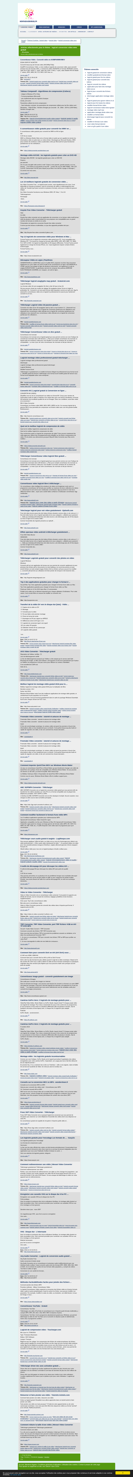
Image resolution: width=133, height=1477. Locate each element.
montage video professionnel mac (42, 386)
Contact (91, 31)
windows (61, 27)
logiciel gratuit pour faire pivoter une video (41, 1417)
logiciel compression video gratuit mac (64, 448)
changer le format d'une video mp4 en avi (40, 475)
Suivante (40, 1457)
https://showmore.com (31, 834)
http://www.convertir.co (31, 1325)
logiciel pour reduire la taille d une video (42, 1446)
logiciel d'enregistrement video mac (54, 862)
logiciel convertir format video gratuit (37, 83)
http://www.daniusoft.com (32, 948)
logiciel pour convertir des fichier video (46, 1450)
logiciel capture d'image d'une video (44, 506)
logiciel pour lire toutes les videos (98, 103)
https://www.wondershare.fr (32, 1102)
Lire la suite (24, 75)
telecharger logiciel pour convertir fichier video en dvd (46, 676)
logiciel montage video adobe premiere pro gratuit (39, 120)
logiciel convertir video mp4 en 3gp (40, 807)
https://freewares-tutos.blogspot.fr (34, 206)
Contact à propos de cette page (89, 1464)
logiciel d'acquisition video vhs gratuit (38, 1225)
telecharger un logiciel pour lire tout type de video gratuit (47, 1387)
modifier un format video (95, 115)
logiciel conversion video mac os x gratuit (64, 120)
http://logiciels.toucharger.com (33, 1355)
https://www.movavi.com (31, 1184)
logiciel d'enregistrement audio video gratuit (45, 118)
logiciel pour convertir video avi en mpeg (45, 918)
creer (79, 27)
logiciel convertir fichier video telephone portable (33, 1360)
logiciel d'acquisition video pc (67, 1227)
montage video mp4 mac (95, 110)
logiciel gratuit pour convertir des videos (98, 81)
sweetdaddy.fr (28, 736)
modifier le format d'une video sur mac (32, 477)
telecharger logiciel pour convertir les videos (100, 118)
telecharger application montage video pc (100, 97)
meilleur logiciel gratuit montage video (49, 710)
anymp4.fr (27, 79)
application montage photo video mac (100, 112)
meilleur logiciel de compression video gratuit (32, 450)
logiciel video (27, 27)
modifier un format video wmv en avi (65, 386)
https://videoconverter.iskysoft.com (34, 446)
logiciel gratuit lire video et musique (57, 1391)
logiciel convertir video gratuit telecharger (62, 1132)
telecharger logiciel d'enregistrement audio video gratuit (47, 858)
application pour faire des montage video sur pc (99, 88)
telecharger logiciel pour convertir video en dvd (53, 680)
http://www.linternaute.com (32, 1223)
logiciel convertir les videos (96, 84)
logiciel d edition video (38, 1076)
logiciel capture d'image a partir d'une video (43, 1227)
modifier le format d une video (97, 122)
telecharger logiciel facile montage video (48, 504)
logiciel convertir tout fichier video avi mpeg (43, 916)
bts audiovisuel (97, 27)
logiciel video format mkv (33, 1106)
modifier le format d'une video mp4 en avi (42, 324)
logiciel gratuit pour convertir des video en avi (34, 422)
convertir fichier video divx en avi (60, 384)
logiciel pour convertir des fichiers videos (98, 93)
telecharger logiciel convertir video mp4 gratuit (34, 85)
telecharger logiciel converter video (31, 1133)
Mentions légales (31, 1464)
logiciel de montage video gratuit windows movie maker (47, 1048)
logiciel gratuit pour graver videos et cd (100, 101)
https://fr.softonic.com (30, 1020)
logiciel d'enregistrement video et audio (61, 860)
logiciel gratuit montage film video (35, 645)
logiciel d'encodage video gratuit (28, 1078)
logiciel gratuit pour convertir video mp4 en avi (44, 81)
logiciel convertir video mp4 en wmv (61, 83)
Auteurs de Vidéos (50, 31)
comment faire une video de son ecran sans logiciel (45, 1418)
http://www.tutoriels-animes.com (34, 1414)
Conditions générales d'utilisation (49, 1464)
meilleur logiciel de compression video (56, 450)
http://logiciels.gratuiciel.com (32, 300)
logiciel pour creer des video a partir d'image (47, 503)
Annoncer (82, 31)
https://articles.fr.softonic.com (33, 1046)
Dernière (47, 1457)
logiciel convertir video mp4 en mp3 (54, 326)
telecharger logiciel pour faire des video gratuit (51, 1420)
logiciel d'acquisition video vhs (56, 1225)
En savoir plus (16, 1475)
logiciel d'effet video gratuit (30, 122)
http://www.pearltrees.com (32, 277)
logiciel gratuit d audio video (31, 862)
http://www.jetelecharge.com (33, 674)
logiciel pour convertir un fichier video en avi (44, 420)
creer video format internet (96, 124)
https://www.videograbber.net (33, 1301)
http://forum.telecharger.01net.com (34, 641)
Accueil (23, 31)
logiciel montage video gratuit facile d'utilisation (44, 708)
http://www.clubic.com (30, 1073)
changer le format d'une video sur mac (66, 353)
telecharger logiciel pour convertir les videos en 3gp (39, 810)
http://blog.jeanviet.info (31, 177)
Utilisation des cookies (70, 1464)
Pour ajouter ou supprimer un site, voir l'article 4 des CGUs (39, 1466)
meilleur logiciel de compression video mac (41, 448)
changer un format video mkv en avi (61, 351)
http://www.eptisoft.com (31, 500)
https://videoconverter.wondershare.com (36, 150)
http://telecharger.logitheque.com (34, 856)
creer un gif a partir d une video (98, 126)
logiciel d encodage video (46, 1078)
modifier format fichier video (96, 105)
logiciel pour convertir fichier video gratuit (46, 1448)
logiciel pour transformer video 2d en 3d (66, 324)
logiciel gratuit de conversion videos (99, 72)
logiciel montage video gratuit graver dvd (40, 643)
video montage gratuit (44, 27)
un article (72, 31)
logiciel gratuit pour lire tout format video (32, 1391)
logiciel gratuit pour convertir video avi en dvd (43, 418)
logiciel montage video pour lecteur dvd (59, 645)
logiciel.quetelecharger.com (32, 322)
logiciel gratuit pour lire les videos (98, 77)
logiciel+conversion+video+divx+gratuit (40, 351)
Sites (40, 31)
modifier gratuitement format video (99, 75)
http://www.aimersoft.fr (31, 972)
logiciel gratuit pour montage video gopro (47, 1050)
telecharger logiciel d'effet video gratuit (47, 712)
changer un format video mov (45, 353)
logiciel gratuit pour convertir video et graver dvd (44, 920)
